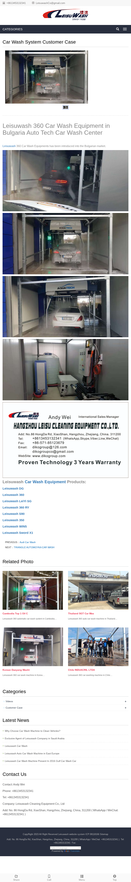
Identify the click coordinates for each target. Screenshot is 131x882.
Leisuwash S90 (14, 514)
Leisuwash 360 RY (16, 507)
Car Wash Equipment (45, 481)
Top (115, 879)
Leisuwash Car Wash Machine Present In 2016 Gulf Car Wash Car (40, 761)
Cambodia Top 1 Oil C (15, 613)
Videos (9, 701)
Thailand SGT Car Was (81, 613)
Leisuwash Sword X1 (18, 532)
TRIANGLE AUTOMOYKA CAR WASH (34, 547)
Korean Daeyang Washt (16, 670)
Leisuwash (9, 146)
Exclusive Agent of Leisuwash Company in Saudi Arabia (34, 738)
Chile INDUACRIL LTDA (81, 670)
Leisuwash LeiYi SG (17, 501)
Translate (74, 851)
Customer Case (14, 707)
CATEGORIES (13, 29)
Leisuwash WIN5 (15, 526)
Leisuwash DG (13, 488)
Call (49, 879)
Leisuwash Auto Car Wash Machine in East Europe (32, 753)
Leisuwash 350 (13, 520)
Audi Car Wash (28, 542)
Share (16, 879)
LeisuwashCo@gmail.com (50, 3)
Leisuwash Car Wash (16, 746)
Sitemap (104, 834)
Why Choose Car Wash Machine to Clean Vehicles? (32, 731)
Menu (82, 879)
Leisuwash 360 (13, 495)
